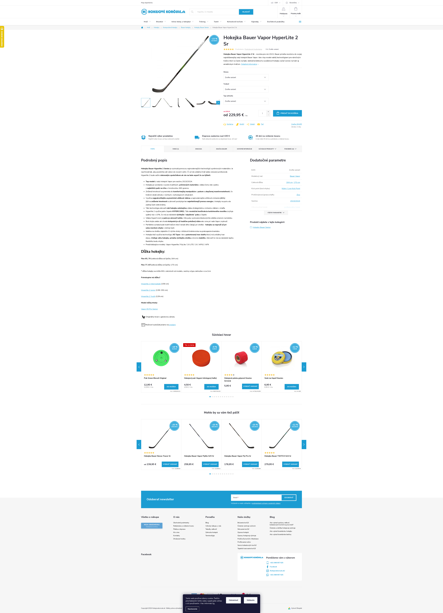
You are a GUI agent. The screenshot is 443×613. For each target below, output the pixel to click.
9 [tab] (226, 396)
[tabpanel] (161, 367)
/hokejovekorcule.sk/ (277, 571)
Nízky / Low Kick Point (291, 188)
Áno (298, 195)
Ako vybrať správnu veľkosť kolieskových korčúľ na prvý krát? (281, 524)
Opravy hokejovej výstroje (247, 536)
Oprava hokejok (243, 532)
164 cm (289, 182)
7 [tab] (222, 396)
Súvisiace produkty (266, 149)
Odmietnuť (233, 600)
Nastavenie (192, 609)
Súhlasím (250, 600)
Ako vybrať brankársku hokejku (281, 531)
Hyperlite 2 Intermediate (151, 284)
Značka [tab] (221, 149)
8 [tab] (224, 396)
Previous (139, 367)
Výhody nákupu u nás (213, 526)
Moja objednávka (147, 3)
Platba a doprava (179, 529)
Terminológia (210, 536)
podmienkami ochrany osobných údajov (266, 503)
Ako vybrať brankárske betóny (280, 534)
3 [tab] (214, 396)
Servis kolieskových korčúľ (247, 545)
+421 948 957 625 (276, 563)
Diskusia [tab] (198, 149)
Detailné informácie (249, 64)
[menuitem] (147, 21)
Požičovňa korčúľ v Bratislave (248, 539)
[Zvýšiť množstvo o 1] (268, 111)
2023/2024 (295, 201)
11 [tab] (230, 396)
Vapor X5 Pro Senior (149, 309)
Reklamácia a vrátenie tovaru (183, 526)
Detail (250, 386)
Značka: (296, 124)
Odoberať (288, 497)
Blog (207, 523)
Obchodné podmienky (181, 523)
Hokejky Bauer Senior (262, 227)
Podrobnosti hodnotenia (253, 49)
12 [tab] (232, 396)
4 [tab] (216, 396)
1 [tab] (210, 396)
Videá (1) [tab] (175, 149)
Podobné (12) (289, 149)
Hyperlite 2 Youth (148, 296)
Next (304, 367)
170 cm (297, 182)
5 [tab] (218, 396)
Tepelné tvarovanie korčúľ (247, 548)
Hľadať (246, 12)
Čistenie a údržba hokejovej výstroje (282, 528)
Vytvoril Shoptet (296, 608)
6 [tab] (220, 396)
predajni (172, 324)
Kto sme (176, 532)
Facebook (273, 567)
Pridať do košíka (289, 113)
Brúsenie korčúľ (243, 523)
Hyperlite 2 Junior (148, 290)
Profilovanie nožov (244, 542)
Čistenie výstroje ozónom (247, 526)
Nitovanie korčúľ (243, 529)
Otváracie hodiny (179, 539)
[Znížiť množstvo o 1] (268, 114)
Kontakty (176, 536)
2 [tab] (212, 396)
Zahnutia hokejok (211, 532)
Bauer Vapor (295, 176)
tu (214, 603)
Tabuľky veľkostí (211, 529)
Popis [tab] (153, 149)
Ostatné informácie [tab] (244, 149)
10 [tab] (228, 396)
